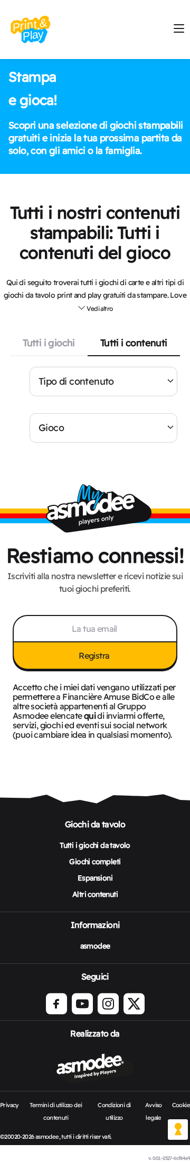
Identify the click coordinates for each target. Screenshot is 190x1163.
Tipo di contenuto (76, 381)
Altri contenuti (95, 894)
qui (90, 715)
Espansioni (95, 878)
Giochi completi (94, 861)
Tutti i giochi (49, 343)
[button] (95, 308)
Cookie (181, 1105)
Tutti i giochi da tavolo (95, 845)
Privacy (9, 1105)
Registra (95, 655)
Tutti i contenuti (133, 343)
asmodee (95, 946)
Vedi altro (99, 308)
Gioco (51, 428)
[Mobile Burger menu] (179, 29)
